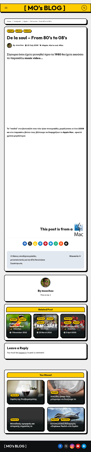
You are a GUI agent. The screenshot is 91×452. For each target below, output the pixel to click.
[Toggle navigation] (6, 7)
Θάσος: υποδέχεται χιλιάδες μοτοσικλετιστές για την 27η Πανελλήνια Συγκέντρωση (27, 260)
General (68, 319)
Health (13, 320)
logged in (22, 353)
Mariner (55, 420)
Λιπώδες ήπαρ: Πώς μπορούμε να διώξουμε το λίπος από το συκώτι (63, 399)
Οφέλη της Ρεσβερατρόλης (23, 399)
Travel (50, 319)
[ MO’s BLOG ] (44, 8)
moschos (20, 45)
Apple (10, 31)
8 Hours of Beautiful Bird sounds (16, 326)
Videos (27, 31)
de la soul (54, 45)
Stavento (74, 256)
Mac (61, 45)
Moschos (65, 420)
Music (18, 31)
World (76, 323)
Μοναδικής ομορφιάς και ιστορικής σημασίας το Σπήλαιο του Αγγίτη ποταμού (24, 426)
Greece (41, 319)
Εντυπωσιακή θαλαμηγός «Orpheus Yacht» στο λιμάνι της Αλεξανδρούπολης (64, 426)
